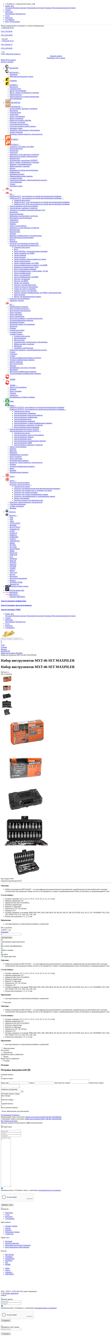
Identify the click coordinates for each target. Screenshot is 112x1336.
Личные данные (11, 1226)
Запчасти (8, 1272)
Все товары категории (9, 1121)
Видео (6, 1057)
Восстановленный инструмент (64, 8)
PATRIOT (8, 1260)
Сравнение (9, 1234)
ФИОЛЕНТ (9, 1274)
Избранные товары (12, 1232)
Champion (8, 1257)
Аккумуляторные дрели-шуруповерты (16, 605)
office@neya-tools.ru (13, 54)
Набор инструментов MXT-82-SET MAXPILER (43, 1117)
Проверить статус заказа (56, 58)
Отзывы (7, 1061)
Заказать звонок (56, 56)
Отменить (15, 1115)
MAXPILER (9, 1258)
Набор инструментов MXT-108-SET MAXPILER (43, 1119)
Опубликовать (6, 1115)
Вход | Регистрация (12, 22)
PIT (6, 1262)
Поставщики (10, 14)
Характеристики (10, 956)
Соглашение (9, 20)
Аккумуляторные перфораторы (13, 601)
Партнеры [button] (9, 12)
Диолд (7, 1270)
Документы (8, 1052)
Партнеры (9, 1213)
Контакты (9, 18)
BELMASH (9, 1255)
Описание (7, 1002)
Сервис (8, 10)
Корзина (8, 1230)
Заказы (7, 1228)
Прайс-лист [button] (9, 6)
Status (7, 1268)
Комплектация (9, 1048)
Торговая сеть (20, 14)
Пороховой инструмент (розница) (39, 8)
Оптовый (8, 8)
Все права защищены (10, 1293)
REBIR (7, 1264)
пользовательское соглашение (50, 1190)
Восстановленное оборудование (17, 1247)
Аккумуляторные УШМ (10, 610)
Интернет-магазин (19, 8)
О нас (7, 16)
